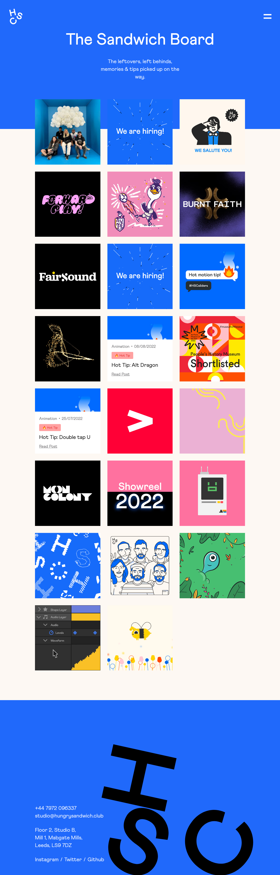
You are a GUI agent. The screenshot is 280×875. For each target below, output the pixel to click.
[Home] (15, 16)
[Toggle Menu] (267, 16)
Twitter (73, 859)
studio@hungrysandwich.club (69, 816)
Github (96, 859)
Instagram (47, 859)
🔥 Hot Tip (122, 355)
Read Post (121, 374)
